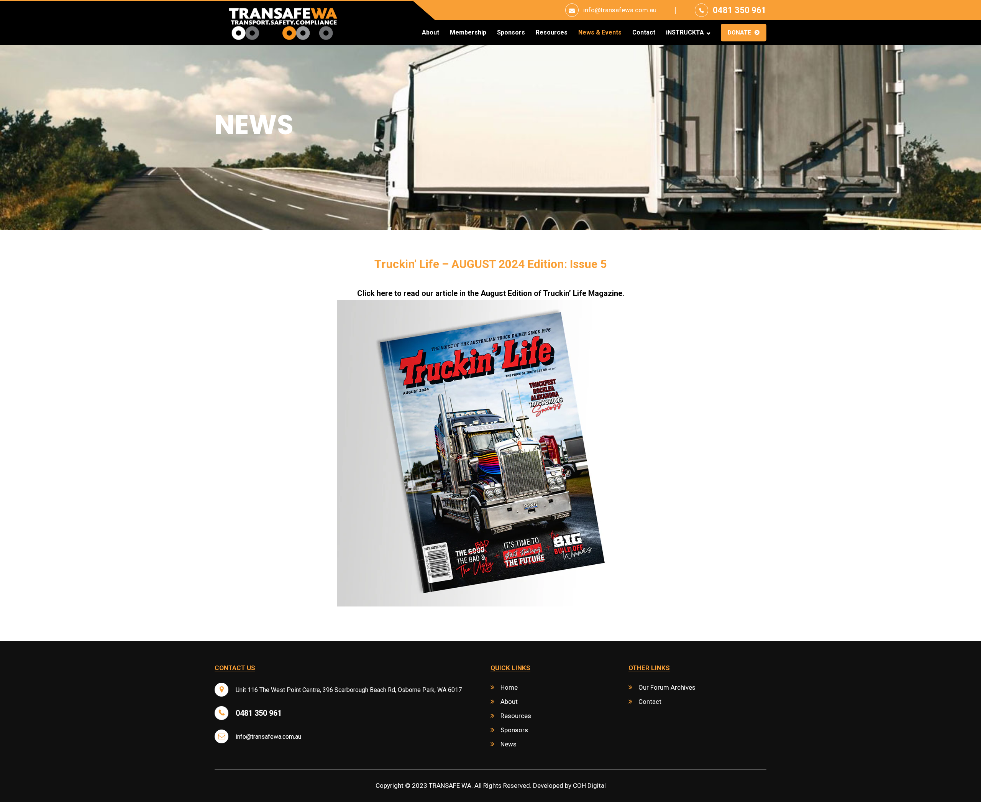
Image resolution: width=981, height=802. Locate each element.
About (430, 33)
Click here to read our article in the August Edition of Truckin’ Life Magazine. (490, 293)
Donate (739, 32)
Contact (643, 33)
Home (509, 687)
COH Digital (589, 785)
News (508, 744)
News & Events (600, 33)
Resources (552, 33)
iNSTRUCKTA (685, 33)
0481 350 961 (739, 10)
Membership (468, 33)
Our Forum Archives (667, 687)
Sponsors (511, 33)
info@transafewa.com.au (619, 10)
